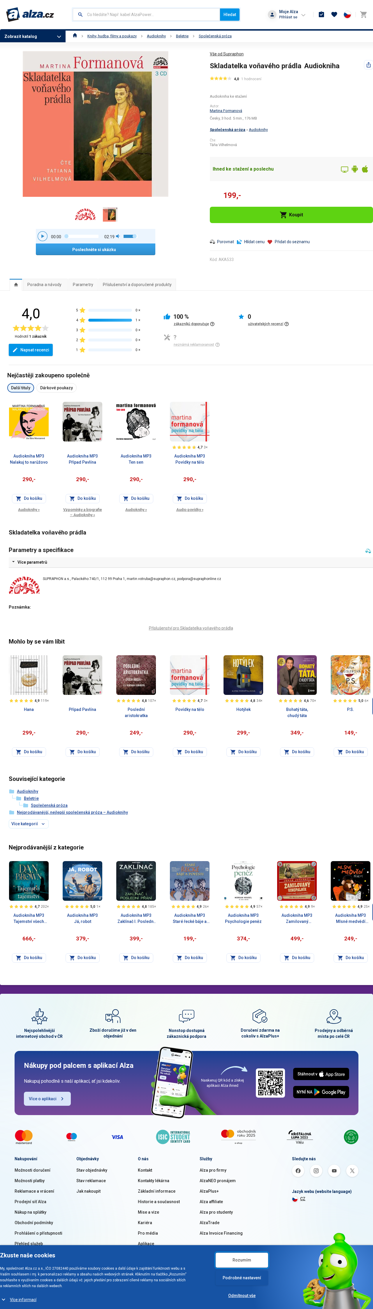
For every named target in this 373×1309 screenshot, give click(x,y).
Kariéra (145, 1222)
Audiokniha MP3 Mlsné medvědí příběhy (350, 919)
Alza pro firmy (213, 1170)
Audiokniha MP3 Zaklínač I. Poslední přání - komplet (136, 919)
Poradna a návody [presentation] (44, 284)
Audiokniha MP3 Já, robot (82, 918)
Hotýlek (243, 709)
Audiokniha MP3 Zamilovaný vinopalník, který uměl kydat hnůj (296, 919)
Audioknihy (156, 36)
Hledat (230, 14)
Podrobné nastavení (242, 1277)
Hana (29, 709)
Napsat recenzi (34, 350)
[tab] (16, 284)
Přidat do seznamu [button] (292, 241)
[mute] (118, 236)
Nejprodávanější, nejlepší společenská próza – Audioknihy (72, 812)
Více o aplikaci (43, 1098)
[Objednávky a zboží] (321, 14)
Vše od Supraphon (227, 54)
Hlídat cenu (254, 241)
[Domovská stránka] (75, 36)
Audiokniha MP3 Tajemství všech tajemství (28, 919)
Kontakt (145, 1170)
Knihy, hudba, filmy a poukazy (112, 36)
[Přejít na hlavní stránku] (30, 14)
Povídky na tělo (189, 709)
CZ (302, 1198)
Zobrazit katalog (20, 36)
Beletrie (182, 36)
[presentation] (16, 284)
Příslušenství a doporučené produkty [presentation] (137, 284)
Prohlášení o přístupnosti (38, 1233)
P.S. (350, 709)
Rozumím (242, 1260)
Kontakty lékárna (153, 1180)
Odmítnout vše (242, 1295)
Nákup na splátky (30, 1212)
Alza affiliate (211, 1201)
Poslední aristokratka (136, 712)
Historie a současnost (159, 1201)
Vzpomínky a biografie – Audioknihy (82, 512)
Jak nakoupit (88, 1191)
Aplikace (146, 1243)
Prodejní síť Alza (30, 1201)
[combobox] (146, 14)
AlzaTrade (209, 1222)
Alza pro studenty (216, 1212)
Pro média (148, 1233)
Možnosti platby (30, 1180)
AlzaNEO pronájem (218, 1180)
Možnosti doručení (32, 1170)
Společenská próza (215, 36)
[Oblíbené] (334, 14)
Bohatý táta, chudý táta (297, 712)
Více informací (23, 1299)
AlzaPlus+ (209, 1191)
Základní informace (156, 1191)
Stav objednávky (91, 1170)
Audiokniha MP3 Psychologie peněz (243, 918)
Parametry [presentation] (83, 284)
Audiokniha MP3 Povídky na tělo (189, 459)
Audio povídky (189, 509)
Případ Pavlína (82, 709)
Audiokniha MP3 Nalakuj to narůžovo (29, 459)
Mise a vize (148, 1212)
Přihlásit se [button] (288, 17)
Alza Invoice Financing (221, 1233)
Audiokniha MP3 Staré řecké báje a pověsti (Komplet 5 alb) (189, 919)
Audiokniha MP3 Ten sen (136, 459)
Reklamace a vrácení (34, 1191)
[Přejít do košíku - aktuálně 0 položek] (363, 14)
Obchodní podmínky (34, 1222)
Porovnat (225, 241)
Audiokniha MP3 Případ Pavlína (82, 459)
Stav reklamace (91, 1180)
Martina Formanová (226, 110)
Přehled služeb (29, 1243)
